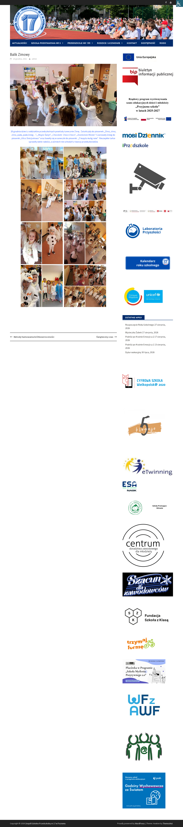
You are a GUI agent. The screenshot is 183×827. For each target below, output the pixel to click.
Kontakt (132, 43)
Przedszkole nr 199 (78, 43)
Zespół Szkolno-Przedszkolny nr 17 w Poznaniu (45, 823)
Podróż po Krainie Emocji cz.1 (139, 344)
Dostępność (148, 43)
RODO (163, 43)
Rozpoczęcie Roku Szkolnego (139, 324)
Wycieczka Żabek (133, 332)
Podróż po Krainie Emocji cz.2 (139, 336)
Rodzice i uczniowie (108, 43)
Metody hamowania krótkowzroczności (34, 336)
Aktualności (19, 43)
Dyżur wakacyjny (133, 352)
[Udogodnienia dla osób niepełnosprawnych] (179, 3)
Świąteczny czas (104, 336)
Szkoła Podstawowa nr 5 (46, 43)
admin (34, 59)
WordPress (140, 823)
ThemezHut (168, 823)
